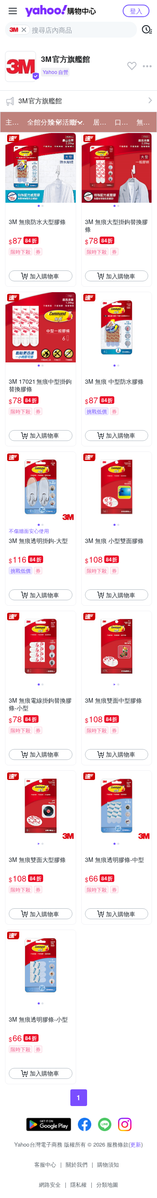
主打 (12, 122)
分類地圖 (107, 1184)
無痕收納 (144, 122)
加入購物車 (44, 276)
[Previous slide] (10, 168)
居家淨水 (101, 122)
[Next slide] (70, 168)
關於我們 (77, 1164)
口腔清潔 (123, 122)
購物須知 (108, 1164)
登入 (136, 10)
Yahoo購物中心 (60, 11)
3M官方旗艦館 (40, 100)
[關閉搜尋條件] (24, 29)
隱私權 (78, 1184)
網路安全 (50, 1184)
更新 (135, 1144)
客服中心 (45, 1164)
